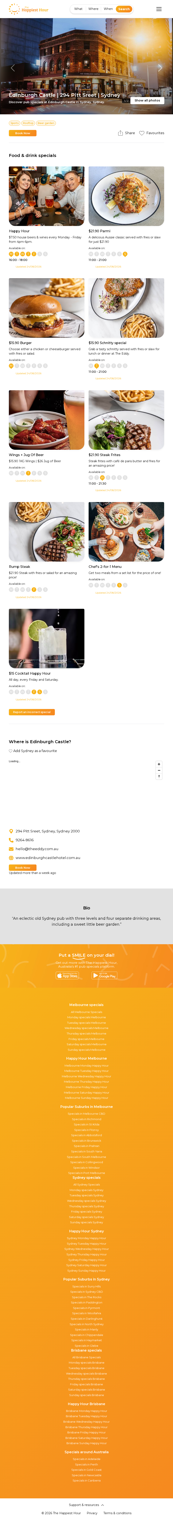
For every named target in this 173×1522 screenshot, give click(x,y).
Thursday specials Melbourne (86, 1033)
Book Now (22, 133)
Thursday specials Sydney (86, 1206)
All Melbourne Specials (86, 1012)
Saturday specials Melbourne (87, 1044)
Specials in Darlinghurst (87, 1318)
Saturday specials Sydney (86, 1217)
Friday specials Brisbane (86, 1384)
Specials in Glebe (86, 1345)
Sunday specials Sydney (86, 1222)
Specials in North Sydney (87, 1324)
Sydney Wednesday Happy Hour (86, 1249)
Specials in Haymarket (86, 1340)
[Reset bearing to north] (159, 776)
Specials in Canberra (87, 1480)
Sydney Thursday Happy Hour (86, 1254)
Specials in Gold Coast (86, 1469)
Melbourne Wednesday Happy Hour (86, 1076)
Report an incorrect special (32, 712)
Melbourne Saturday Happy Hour (86, 1092)
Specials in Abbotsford (86, 1135)
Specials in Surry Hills (86, 1286)
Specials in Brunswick (86, 1140)
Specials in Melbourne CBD (86, 1113)
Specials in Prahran (86, 1146)
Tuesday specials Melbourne (86, 1022)
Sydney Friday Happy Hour (86, 1259)
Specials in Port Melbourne (86, 1173)
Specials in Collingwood (86, 1162)
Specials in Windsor (86, 1167)
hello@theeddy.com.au (37, 849)
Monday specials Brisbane (86, 1362)
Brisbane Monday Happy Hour (86, 1411)
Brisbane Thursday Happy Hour (86, 1427)
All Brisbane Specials (86, 1357)
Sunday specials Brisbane (86, 1395)
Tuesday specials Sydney (87, 1195)
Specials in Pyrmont (86, 1308)
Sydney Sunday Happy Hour (86, 1270)
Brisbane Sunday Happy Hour (86, 1443)
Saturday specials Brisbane (86, 1389)
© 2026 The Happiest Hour (61, 1513)
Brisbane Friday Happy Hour (86, 1432)
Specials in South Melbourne (86, 1157)
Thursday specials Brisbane (86, 1378)
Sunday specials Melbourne (86, 1049)
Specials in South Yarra (86, 1151)
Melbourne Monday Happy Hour (87, 1065)
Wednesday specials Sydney (86, 1200)
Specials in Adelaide (86, 1459)
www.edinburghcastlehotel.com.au (48, 858)
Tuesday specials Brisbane (86, 1368)
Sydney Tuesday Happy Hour (86, 1243)
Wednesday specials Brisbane (86, 1373)
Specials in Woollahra (86, 1313)
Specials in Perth (86, 1464)
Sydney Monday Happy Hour (86, 1238)
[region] (86, 790)
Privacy (92, 1513)
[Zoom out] (159, 770)
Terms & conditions (117, 1513)
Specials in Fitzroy (86, 1130)
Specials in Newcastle (86, 1475)
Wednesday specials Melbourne (86, 1028)
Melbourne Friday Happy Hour (86, 1087)
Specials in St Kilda (86, 1124)
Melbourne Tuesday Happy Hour (86, 1070)
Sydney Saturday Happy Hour (86, 1265)
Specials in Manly (86, 1329)
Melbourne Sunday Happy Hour (86, 1097)
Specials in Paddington (86, 1302)
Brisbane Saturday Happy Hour (86, 1438)
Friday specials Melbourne (86, 1039)
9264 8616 (25, 840)
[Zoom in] (159, 764)
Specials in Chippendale (86, 1335)
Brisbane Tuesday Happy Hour (86, 1416)
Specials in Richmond (86, 1119)
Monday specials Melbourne (86, 1017)
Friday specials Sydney (86, 1211)
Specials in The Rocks (86, 1297)
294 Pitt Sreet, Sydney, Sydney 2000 (48, 831)
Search (124, 9)
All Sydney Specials (86, 1184)
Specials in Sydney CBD (86, 1291)
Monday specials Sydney (86, 1190)
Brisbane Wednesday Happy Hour (86, 1421)
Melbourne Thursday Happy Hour (86, 1081)
